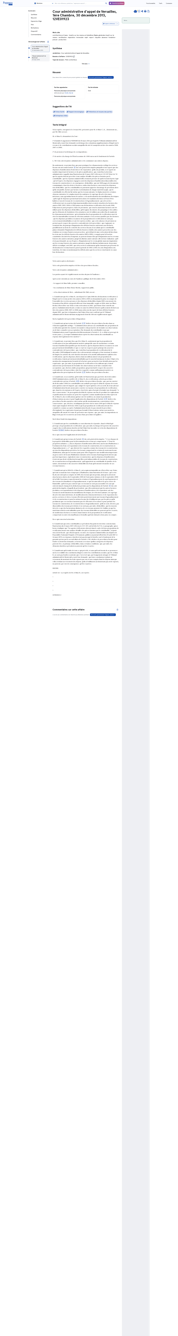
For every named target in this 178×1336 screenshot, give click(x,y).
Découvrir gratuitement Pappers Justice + (101, 77)
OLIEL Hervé (69, 93)
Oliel (59, 132)
